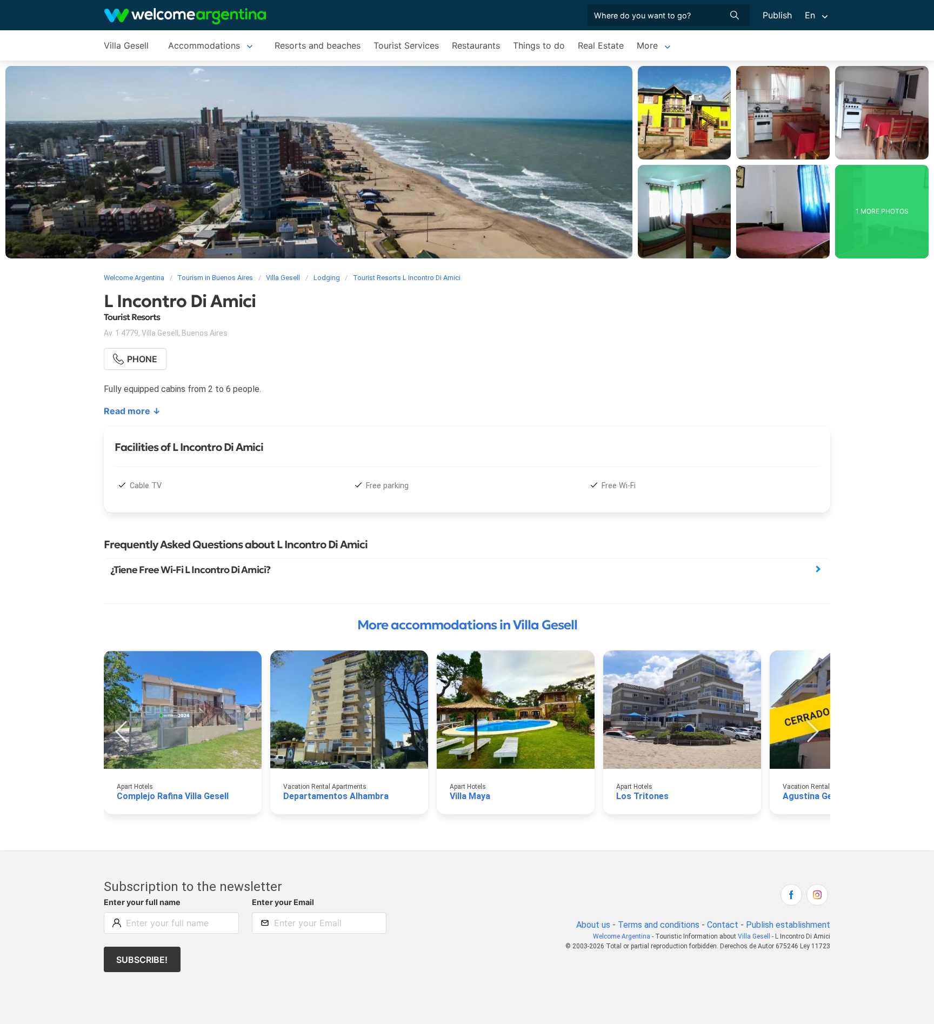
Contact (722, 925)
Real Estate (601, 45)
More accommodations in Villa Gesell (467, 625)
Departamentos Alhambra (336, 796)
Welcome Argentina (621, 936)
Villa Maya (470, 796)
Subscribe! (142, 959)
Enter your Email (283, 902)
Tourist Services (406, 45)
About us (593, 925)
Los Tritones (642, 796)
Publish (777, 15)
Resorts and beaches (318, 45)
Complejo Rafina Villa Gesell (173, 796)
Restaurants (476, 45)
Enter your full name (142, 902)
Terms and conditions (658, 925)
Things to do (539, 45)
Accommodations (204, 45)
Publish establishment (788, 925)
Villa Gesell (126, 45)
